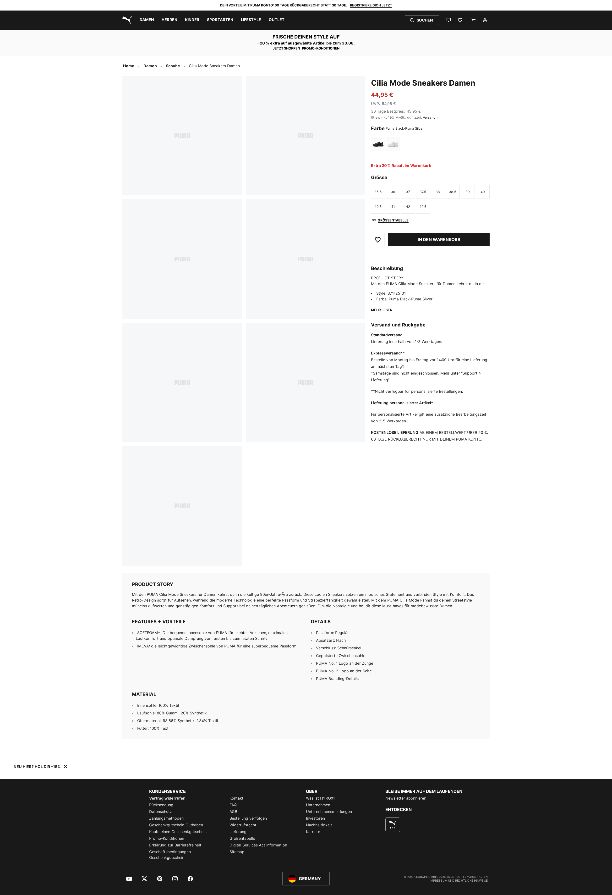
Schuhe (173, 65)
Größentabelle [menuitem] (242, 838)
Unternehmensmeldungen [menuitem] (329, 811)
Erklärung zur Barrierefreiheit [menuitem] (175, 845)
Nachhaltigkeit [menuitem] (319, 825)
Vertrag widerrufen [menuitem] (167, 798)
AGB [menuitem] (233, 811)
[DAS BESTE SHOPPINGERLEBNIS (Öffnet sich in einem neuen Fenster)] (392, 824)
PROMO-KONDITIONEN (320, 48)
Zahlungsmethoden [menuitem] (166, 818)
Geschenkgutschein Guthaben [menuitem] (176, 825)
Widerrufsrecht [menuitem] (243, 825)
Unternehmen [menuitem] (318, 804)
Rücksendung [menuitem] (161, 804)
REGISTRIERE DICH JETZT (371, 5)
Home (128, 65)
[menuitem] (147, 20)
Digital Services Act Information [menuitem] (258, 845)
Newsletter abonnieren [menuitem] (405, 798)
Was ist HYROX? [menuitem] (320, 798)
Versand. (430, 117)
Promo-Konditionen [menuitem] (166, 838)
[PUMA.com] (126, 20)
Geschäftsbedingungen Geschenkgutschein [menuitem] (170, 854)
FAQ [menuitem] (233, 804)
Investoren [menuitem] (315, 818)
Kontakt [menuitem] (236, 798)
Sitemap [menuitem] (237, 851)
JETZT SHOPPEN (286, 48)
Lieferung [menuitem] (238, 831)
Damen (150, 65)
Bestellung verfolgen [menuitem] (248, 818)
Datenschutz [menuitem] (160, 811)
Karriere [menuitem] (313, 831)
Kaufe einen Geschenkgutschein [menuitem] (178, 831)
